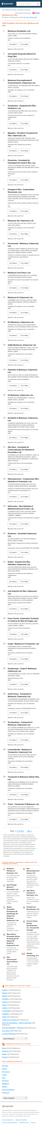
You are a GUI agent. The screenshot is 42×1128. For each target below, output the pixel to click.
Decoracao (6, 1072)
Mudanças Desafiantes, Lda (19, 31)
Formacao (5, 1092)
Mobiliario (5, 1083)
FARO (4, 1005)
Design (4, 1069)
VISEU (4, 1017)
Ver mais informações (30, 17)
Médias (4, 1054)
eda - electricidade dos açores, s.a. (33, 871)
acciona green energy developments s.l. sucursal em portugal (33, 925)
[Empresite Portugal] (7, 4)
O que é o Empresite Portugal (9, 1122)
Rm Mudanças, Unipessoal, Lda (21, 322)
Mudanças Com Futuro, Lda (19, 273)
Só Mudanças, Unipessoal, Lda (20, 395)
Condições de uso (24, 1122)
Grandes (5, 1057)
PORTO (4, 993)
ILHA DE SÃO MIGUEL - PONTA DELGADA (17, 1023)
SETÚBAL (5, 999)
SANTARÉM (6, 1011)
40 (28, 831)
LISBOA (5, 990)
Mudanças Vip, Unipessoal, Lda (20, 221)
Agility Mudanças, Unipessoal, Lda (22, 345)
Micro (4, 1048)
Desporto (5, 1081)
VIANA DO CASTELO (9, 1020)
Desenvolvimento (8, 1089)
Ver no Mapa (24, 44)
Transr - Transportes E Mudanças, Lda (23, 804)
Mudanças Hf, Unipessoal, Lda (20, 297)
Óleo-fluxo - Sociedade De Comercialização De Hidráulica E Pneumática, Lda (21, 449)
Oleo (3, 1078)
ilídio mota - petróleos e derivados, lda (32, 893)
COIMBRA (5, 1014)
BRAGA (5, 996)
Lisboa (4, 1075)
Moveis (4, 1086)
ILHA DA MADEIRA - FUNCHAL (13, 1028)
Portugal (5, 1066)
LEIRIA (4, 1008)
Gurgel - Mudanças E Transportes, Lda (23, 644)
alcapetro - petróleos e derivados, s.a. (12, 871)
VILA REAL (6, 1031)
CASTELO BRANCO (9, 1034)
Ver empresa (13, 44)
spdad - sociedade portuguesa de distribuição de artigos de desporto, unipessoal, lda (13, 913)
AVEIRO (5, 1002)
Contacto (33, 1122)
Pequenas (5, 1051)
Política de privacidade (21, 1119)
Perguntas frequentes (7, 1119)
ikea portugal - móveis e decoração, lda (12, 887)
